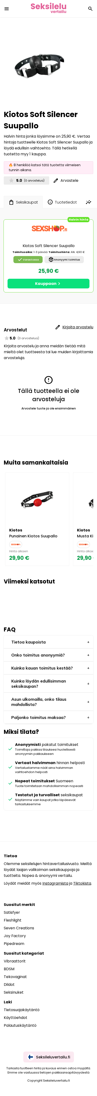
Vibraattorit (15, 961)
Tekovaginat (15, 976)
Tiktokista (82, 883)
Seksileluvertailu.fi (53, 1057)
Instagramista (55, 883)
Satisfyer (12, 912)
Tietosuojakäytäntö (22, 1010)
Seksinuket (14, 992)
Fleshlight (12, 920)
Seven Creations (19, 928)
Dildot (9, 984)
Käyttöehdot (15, 1017)
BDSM (9, 969)
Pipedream (14, 943)
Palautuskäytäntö (20, 1025)
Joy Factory (15, 936)
